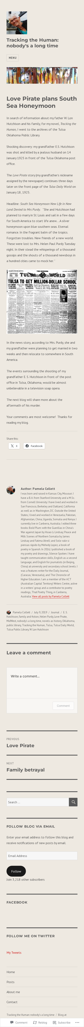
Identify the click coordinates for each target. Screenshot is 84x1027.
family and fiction (29, 616)
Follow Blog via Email (31, 826)
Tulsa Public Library (18, 629)
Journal (55, 612)
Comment (63, 705)
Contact (12, 1002)
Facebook (17, 902)
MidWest (11, 621)
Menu (12, 58)
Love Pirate (60, 616)
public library (14, 625)
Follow (16, 871)
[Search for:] (38, 802)
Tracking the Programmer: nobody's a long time (33, 43)
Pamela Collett (21, 612)
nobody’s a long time (29, 621)
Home (11, 972)
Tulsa (49, 625)
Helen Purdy (46, 616)
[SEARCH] (73, 802)
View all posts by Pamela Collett (50, 596)
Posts (10, 982)
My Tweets (14, 952)
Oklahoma (68, 621)
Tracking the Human (33, 625)
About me (13, 992)
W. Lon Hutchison (39, 629)
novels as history (51, 621)
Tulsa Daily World (63, 625)
